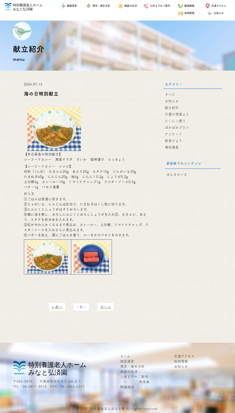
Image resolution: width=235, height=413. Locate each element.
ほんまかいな (176, 174)
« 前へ (57, 306)
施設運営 (72, 5)
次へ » (105, 306)
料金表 (144, 381)
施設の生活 (130, 5)
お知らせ (219, 13)
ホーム (125, 356)
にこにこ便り (175, 121)
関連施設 (189, 5)
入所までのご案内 (160, 5)
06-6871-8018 (35, 386)
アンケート (173, 134)
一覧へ (81, 307)
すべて (170, 94)
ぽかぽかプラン (177, 127)
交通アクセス (218, 5)
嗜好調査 (172, 147)
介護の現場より (177, 114)
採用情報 (189, 13)
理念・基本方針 (101, 5)
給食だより (173, 140)
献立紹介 (172, 107)
